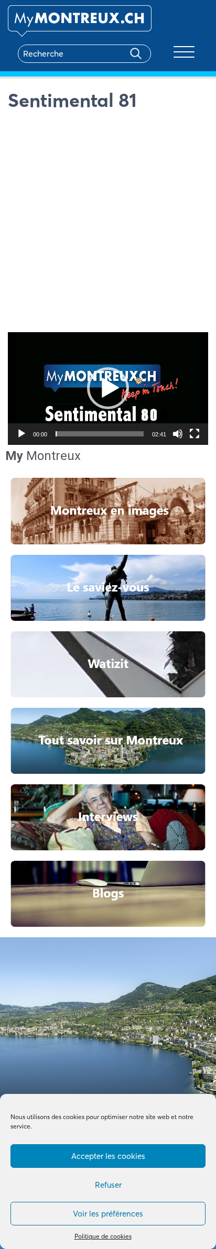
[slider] (100, 433)
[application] (108, 388)
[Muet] (177, 434)
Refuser (108, 1185)
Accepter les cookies (108, 1156)
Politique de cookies (103, 1236)
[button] (108, 388)
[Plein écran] (194, 434)
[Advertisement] (108, 224)
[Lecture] (21, 434)
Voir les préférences (108, 1214)
